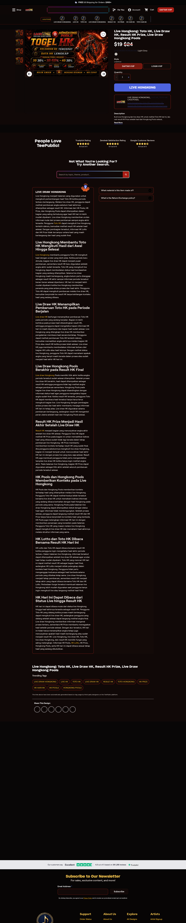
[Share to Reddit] (66, 709)
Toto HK (57, 223)
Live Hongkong (42, 255)
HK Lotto (75, 643)
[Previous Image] (29, 74)
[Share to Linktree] (51, 709)
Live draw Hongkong (45, 375)
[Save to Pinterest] (58, 709)
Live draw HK (41, 317)
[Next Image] (103, 74)
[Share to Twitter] (37, 709)
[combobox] (75, 10)
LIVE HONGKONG (142, 87)
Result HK (40, 431)
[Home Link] (29, 9)
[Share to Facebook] (44, 709)
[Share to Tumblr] (73, 709)
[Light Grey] (116, 54)
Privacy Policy (88, 898)
